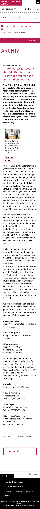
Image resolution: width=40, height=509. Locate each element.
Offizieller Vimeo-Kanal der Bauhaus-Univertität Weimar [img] (11, 476)
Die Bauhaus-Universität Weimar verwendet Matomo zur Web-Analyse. (20, 502)
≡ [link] (37, 2)
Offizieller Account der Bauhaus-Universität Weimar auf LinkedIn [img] (7, 476)
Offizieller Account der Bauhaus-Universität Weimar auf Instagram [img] (2, 476)
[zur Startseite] (11, 3)
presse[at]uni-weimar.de (21, 419)
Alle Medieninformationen (24, 437)
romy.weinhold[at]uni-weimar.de (18, 375)
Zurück (9, 437)
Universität (33, 40)
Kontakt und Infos (11, 17)
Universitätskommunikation (17, 28)
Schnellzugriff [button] (9, 9)
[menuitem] (26, 9)
